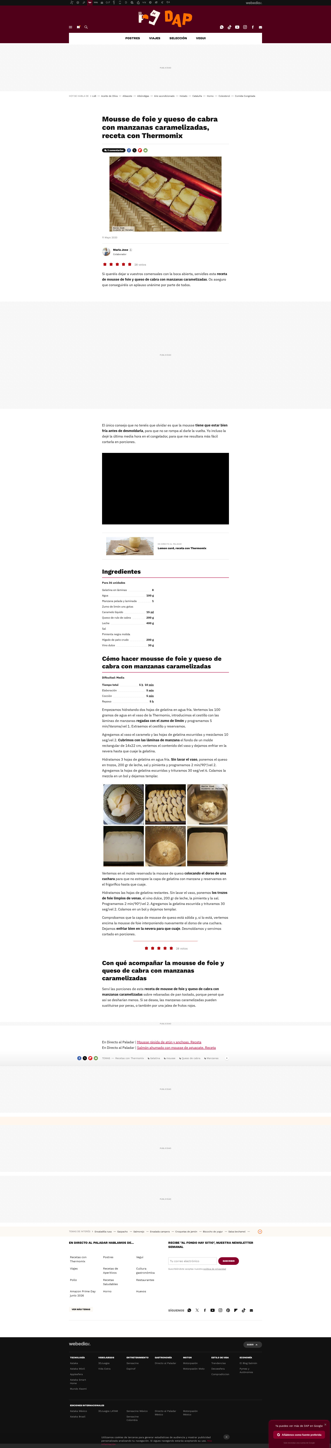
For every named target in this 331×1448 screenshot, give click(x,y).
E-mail (260, 27)
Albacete (127, 96)
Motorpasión (190, 1363)
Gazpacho (122, 1231)
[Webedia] (79, 1344)
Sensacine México (137, 1411)
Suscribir (229, 1261)
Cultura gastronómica (145, 1270)
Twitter (134, 150)
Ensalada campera (160, 1231)
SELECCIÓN (178, 38)
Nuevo (78, 27)
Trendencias (218, 1363)
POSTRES (132, 38)
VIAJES (154, 38)
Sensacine (133, 1363)
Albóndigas (143, 96)
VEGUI (201, 38)
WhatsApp (221, 27)
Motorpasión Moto (193, 1368)
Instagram (245, 27)
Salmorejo (139, 1231)
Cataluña (197, 96)
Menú (70, 27)
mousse (170, 1058)
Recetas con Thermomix (129, 1058)
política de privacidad (214, 1269)
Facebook (252, 27)
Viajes (74, 1268)
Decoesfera (218, 1368)
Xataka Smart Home (78, 1381)
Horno (210, 96)
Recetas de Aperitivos (110, 1270)
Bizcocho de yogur (213, 1231)
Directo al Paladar (165, 1363)
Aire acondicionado (164, 96)
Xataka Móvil (77, 1368)
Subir (250, 1344)
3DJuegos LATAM (108, 1411)
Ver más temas (81, 1309)
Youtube (237, 27)
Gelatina (155, 1058)
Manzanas (212, 1058)
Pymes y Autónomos (246, 1370)
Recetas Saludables (110, 1282)
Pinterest (228, 1310)
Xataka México (78, 1411)
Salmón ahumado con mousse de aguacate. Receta (176, 1047)
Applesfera (76, 1374)
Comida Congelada (245, 96)
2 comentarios (115, 150)
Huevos (141, 1291)
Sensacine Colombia (133, 1418)
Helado (183, 96)
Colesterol (224, 96)
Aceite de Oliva (109, 96)
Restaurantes (145, 1280)
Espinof (131, 1368)
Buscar (86, 27)
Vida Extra (104, 1368)
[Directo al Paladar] (165, 18)
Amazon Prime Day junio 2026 (83, 1293)
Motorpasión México (190, 1413)
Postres (108, 1257)
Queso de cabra (191, 1058)
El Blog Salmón (248, 1363)
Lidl (94, 96)
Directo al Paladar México (165, 1413)
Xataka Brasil (77, 1416)
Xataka (74, 1363)
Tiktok (229, 27)
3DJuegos (103, 1363)
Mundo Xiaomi (78, 1388)
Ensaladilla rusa (103, 1231)
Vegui (139, 1257)
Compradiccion (220, 1374)
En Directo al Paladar (170, 544)
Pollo (73, 1280)
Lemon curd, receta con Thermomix (182, 548)
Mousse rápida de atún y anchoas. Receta (169, 1042)
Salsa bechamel (237, 1231)
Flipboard (140, 150)
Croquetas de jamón (186, 1231)
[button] (122, 250)
